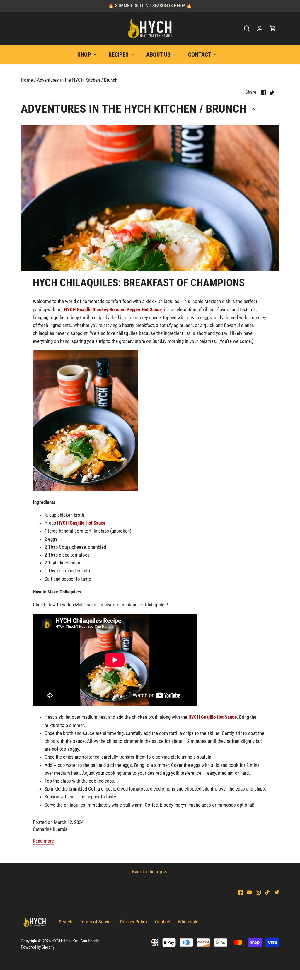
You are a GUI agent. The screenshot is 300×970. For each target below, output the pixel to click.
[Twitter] (276, 892)
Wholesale (188, 922)
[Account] (259, 28)
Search (65, 922)
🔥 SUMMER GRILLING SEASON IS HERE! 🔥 (150, 5)
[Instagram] (258, 892)
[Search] (247, 28)
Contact (163, 922)
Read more (43, 841)
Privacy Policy (133, 922)
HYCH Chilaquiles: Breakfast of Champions (139, 283)
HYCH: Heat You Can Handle (76, 941)
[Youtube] (249, 892)
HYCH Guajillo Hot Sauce (81, 523)
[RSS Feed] (252, 109)
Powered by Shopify (37, 947)
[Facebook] (240, 892)
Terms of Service (96, 922)
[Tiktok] (267, 892)
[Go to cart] (272, 28)
